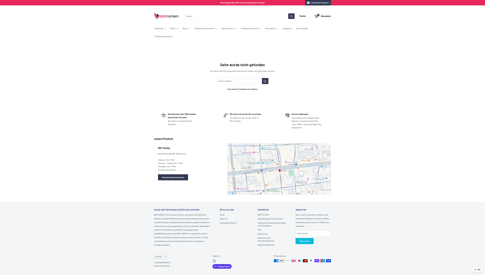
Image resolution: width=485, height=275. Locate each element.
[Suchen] (291, 16)
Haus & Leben (227, 28)
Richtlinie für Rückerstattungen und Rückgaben (272, 224)
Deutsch (158, 256)
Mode (173, 28)
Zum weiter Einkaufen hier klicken (242, 89)
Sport (185, 28)
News (222, 214)
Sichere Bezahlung (266, 245)
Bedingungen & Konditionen (270, 218)
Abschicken (304, 241)
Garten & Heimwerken (204, 28)
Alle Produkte (302, 28)
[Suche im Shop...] (265, 81)
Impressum (263, 234)
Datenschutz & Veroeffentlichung (266, 239)
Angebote (287, 28)
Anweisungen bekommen (173, 177)
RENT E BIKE (263, 214)
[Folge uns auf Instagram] (214, 261)
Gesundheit (270, 28)
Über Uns (224, 218)
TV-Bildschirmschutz (163, 36)
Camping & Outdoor (249, 28)
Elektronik (158, 28)
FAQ (259, 229)
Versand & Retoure (228, 223)
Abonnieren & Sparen (320, 3)
